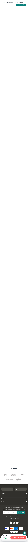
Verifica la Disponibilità (18, 537)
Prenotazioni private (21, 4)
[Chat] (24, 533)
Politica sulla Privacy (15, 518)
